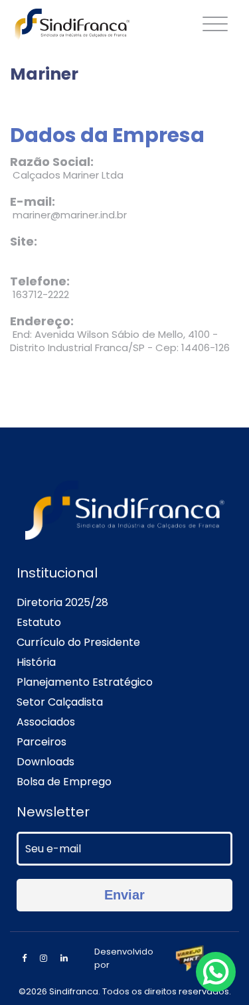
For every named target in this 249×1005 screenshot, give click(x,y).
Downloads (45, 761)
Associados (46, 722)
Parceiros (41, 741)
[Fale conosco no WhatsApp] (216, 972)
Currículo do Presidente (78, 642)
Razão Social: (52, 162)
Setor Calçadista (60, 702)
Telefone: (40, 281)
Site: (23, 241)
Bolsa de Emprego (64, 781)
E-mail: (32, 201)
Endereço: (42, 321)
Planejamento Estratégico (85, 682)
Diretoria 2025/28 (62, 602)
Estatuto (39, 622)
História (36, 662)
